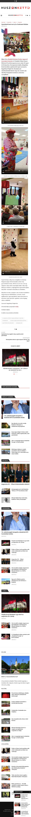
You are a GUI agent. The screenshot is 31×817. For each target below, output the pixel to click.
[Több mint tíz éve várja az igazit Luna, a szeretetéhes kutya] (5, 794)
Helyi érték (3, 22)
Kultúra (14, 22)
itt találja (16, 306)
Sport (12, 812)
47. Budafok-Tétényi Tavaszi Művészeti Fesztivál (12, 318)
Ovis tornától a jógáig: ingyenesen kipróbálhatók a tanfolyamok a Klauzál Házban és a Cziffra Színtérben (20, 570)
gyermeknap (5, 320)
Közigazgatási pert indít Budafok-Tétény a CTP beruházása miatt (20, 490)
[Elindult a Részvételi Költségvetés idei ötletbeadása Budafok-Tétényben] (5, 768)
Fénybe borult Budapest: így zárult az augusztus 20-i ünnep (20, 541)
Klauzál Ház (9, 22)
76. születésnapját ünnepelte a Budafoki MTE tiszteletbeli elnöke (14, 533)
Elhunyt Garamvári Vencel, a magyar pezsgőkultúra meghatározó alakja (19, 729)
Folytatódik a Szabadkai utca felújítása (19, 711)
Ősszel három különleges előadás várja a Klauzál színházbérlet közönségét (20, 694)
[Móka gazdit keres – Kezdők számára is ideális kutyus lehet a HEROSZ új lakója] (5, 786)
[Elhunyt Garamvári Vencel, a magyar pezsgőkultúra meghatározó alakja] (5, 730)
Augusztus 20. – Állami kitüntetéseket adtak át (17, 560)
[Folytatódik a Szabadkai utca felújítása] (5, 712)
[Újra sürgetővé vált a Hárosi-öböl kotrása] (5, 721)
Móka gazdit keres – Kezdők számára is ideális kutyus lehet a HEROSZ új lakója (20, 785)
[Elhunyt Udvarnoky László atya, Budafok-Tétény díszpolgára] (5, 500)
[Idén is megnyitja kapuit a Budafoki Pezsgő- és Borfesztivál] (5, 443)
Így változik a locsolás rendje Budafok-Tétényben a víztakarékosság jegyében (19, 425)
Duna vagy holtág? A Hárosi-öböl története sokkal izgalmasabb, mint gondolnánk (20, 433)
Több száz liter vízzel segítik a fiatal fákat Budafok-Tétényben (19, 775)
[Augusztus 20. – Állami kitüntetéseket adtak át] (5, 561)
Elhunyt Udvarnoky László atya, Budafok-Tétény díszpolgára (19, 498)
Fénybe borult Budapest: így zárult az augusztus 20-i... (25, 796)
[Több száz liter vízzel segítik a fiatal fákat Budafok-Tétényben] (5, 777)
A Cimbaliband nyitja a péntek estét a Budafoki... (25, 812)
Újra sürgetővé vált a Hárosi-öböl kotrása (20, 719)
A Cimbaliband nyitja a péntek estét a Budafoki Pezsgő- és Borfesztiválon (21, 636)
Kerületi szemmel (7, 811)
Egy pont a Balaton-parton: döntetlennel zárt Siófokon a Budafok (19, 581)
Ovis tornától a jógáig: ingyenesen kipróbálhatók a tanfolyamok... (25, 804)
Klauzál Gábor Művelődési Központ (18, 320)
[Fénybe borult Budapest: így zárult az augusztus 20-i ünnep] (15, 358)
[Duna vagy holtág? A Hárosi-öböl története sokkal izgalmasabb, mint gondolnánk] (5, 434)
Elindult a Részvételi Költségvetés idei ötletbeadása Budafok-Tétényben (20, 768)
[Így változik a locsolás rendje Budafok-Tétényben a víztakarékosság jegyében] (5, 425)
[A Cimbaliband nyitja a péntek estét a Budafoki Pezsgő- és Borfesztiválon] (5, 636)
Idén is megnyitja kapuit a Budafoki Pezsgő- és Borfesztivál (20, 441)
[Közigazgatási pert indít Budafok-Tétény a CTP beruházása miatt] (5, 491)
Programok (20, 22)
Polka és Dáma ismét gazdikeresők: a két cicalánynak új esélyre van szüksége (20, 551)
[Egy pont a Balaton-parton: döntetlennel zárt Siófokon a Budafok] (5, 581)
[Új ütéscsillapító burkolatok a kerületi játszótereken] (5, 704)
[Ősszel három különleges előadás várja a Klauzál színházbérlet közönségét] (5, 695)
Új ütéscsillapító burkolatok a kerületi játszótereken (19, 702)
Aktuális (13, 809)
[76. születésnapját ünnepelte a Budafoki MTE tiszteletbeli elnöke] (15, 521)
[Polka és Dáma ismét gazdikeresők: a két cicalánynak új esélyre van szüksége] (5, 551)
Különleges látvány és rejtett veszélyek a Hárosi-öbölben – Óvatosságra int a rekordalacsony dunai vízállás (20, 451)
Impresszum (8, 809)
